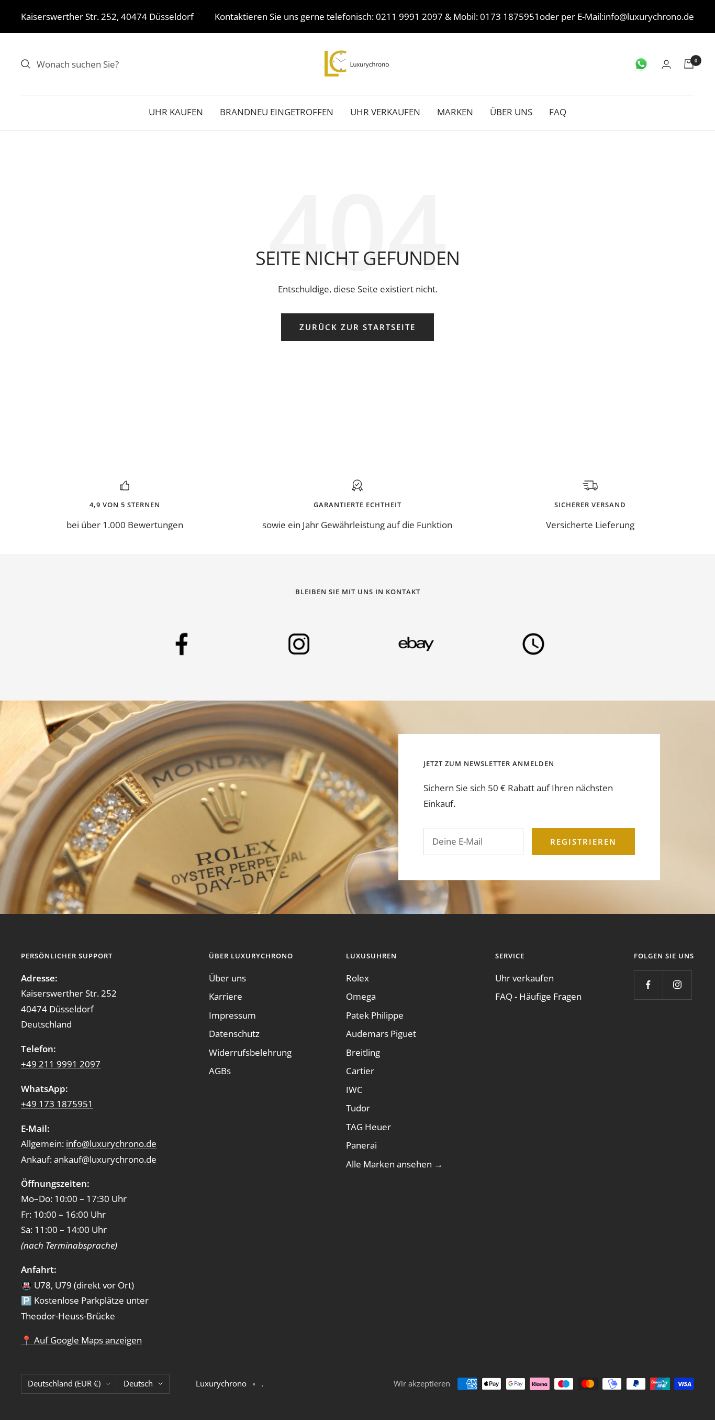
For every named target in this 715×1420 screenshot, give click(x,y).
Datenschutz (234, 1034)
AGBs (220, 1071)
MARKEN (455, 112)
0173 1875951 (510, 16)
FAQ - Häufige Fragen (538, 996)
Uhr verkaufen (524, 978)
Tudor (358, 1108)
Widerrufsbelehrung (250, 1052)
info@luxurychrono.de (649, 16)
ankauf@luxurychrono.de (105, 1159)
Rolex (357, 978)
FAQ (557, 112)
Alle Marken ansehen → (394, 1164)
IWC (354, 1090)
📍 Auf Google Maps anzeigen (81, 1340)
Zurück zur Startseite (357, 327)
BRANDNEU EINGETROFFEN (276, 112)
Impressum (232, 1015)
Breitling (363, 1052)
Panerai (361, 1145)
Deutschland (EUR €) (64, 1383)
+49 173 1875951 (57, 1104)
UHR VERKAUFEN (385, 112)
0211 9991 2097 (409, 16)
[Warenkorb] (689, 64)
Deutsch (138, 1383)
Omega (361, 996)
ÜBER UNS (511, 112)
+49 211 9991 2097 (60, 1064)
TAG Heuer (368, 1127)
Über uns (227, 978)
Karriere (225, 996)
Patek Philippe (375, 1015)
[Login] (666, 64)
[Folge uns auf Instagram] (677, 984)
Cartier (360, 1071)
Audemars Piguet (381, 1034)
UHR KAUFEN (176, 112)
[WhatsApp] (641, 64)
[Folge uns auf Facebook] (648, 984)
